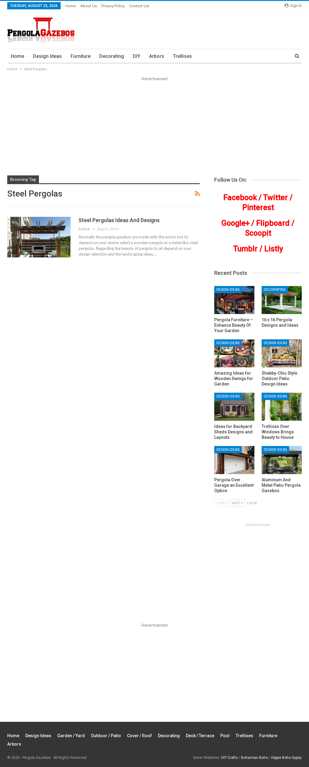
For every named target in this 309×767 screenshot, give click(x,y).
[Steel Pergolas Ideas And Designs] (39, 237)
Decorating (111, 56)
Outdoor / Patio (106, 735)
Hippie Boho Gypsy (286, 758)
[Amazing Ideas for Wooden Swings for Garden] (234, 353)
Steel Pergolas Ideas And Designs (119, 220)
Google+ (235, 223)
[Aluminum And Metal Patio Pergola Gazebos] (282, 460)
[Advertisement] (154, 127)
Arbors (156, 56)
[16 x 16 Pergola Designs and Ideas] (282, 300)
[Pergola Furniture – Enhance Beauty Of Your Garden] (234, 300)
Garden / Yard (71, 735)
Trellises (182, 56)
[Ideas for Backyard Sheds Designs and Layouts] (234, 407)
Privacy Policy (113, 6)
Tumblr (245, 248)
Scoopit (258, 233)
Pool (225, 735)
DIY (136, 56)
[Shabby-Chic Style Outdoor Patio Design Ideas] (282, 353)
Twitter (275, 197)
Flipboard (273, 223)
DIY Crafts (229, 758)
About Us (88, 6)
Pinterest (258, 207)
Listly (273, 248)
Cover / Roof (139, 735)
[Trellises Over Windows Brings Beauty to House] (282, 407)
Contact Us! (139, 6)
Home (70, 6)
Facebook (240, 197)
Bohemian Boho (254, 758)
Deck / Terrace (200, 735)
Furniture (81, 56)
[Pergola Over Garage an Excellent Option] (234, 460)
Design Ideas (47, 56)
